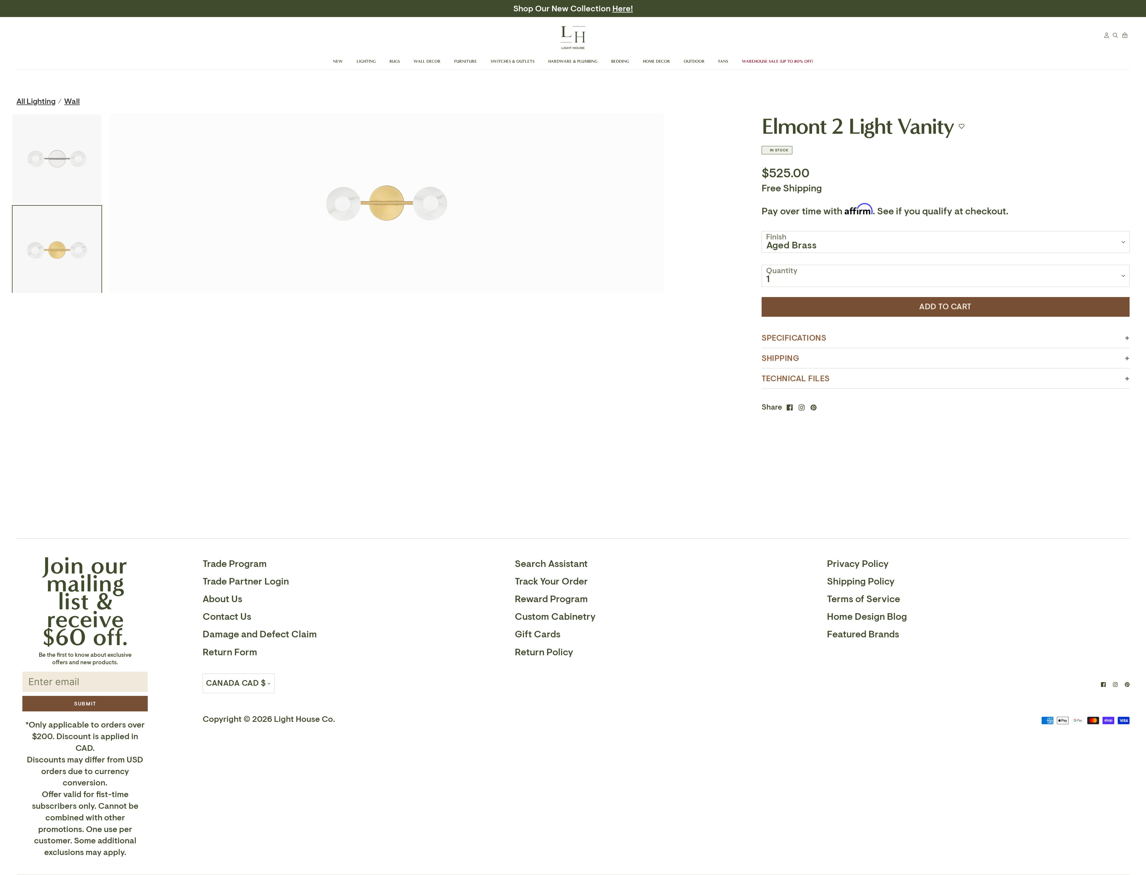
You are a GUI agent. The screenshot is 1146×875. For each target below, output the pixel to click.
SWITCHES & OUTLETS (513, 61)
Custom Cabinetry (555, 616)
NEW (338, 61)
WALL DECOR (427, 61)
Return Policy (544, 652)
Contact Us (227, 616)
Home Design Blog (867, 616)
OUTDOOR (694, 61)
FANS (723, 61)
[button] (961, 126)
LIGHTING (366, 61)
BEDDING (620, 61)
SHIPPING (781, 358)
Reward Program (551, 599)
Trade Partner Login (246, 581)
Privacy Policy (858, 564)
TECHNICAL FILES (796, 378)
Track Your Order (551, 581)
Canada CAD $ (236, 683)
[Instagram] (1115, 685)
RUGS (394, 61)
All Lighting (36, 101)
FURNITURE (465, 61)
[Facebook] (1103, 685)
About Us (222, 599)
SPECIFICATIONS (794, 338)
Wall (72, 101)
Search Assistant (551, 564)
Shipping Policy (861, 581)
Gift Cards (537, 634)
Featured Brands (863, 634)
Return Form (230, 652)
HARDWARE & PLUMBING (572, 61)
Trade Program (235, 564)
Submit (85, 703)
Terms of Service (863, 599)
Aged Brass (791, 245)
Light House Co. (304, 719)
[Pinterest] (1127, 685)
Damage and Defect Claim (260, 634)
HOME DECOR (656, 61)
